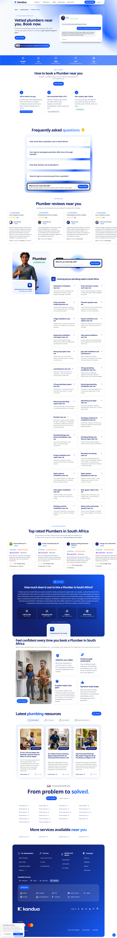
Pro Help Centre (45, 866)
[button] (37, 2)
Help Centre (87, 870)
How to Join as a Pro (46, 858)
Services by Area (24, 9)
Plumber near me (35, 9)
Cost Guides (65, 864)
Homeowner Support (24, 866)
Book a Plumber (23, 858)
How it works (61, 2)
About (54, 2)
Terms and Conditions (73, 930)
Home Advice (65, 860)
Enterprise (87, 862)
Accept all (18, 934)
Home (16, 9)
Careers (86, 866)
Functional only (8, 934)
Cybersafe (95, 930)
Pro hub (43, 862)
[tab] (33, 720)
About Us (86, 858)
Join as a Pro (70, 2)
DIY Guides (65, 868)
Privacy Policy (86, 930)
